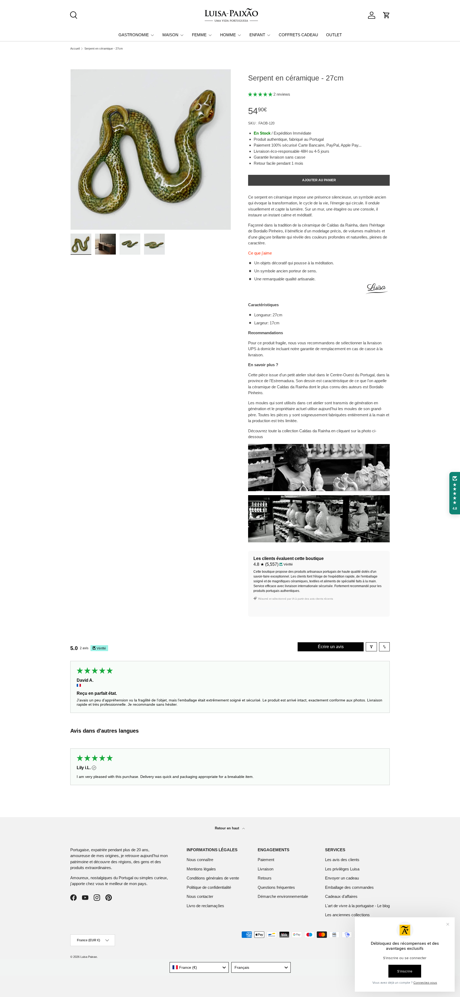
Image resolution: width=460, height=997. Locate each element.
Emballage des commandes (349, 887)
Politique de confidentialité (209, 887)
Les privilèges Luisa (342, 869)
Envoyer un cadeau (342, 878)
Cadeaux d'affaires (341, 896)
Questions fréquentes (276, 887)
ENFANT (257, 35)
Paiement (266, 859)
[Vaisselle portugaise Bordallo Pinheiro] (319, 498)
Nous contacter (200, 896)
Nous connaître (200, 859)
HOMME (228, 35)
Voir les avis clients (273, 608)
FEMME (199, 35)
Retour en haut (227, 828)
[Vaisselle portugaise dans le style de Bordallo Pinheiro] (319, 447)
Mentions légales (201, 869)
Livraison (265, 869)
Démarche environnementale (283, 896)
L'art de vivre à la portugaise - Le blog (357, 905)
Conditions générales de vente (213, 878)
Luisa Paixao (88, 956)
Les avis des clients (342, 859)
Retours (265, 878)
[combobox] (199, 967)
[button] (386, 15)
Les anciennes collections (347, 915)
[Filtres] (371, 646)
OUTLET (334, 35)
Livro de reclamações (205, 905)
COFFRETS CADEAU (298, 35)
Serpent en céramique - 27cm (103, 48)
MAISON (170, 35)
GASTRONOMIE (133, 35)
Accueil (75, 48)
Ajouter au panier (319, 180)
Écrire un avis (331, 646)
